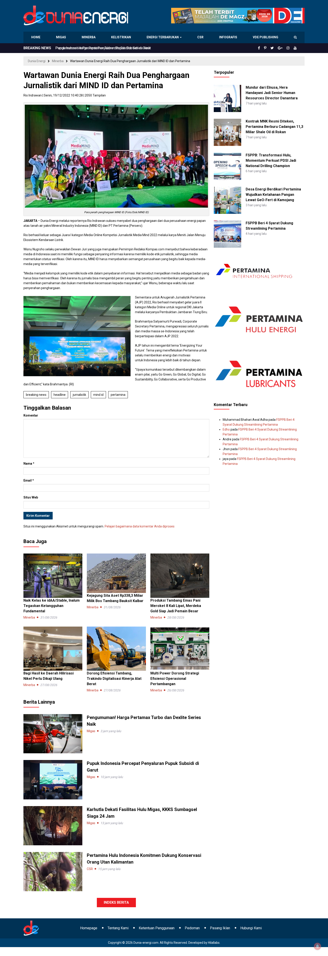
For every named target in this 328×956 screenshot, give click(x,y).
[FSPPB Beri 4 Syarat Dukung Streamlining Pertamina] (227, 234)
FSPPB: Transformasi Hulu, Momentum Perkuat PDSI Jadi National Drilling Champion (271, 160)
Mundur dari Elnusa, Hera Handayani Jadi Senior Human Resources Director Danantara (272, 92)
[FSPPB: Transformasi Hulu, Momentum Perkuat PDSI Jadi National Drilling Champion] (227, 166)
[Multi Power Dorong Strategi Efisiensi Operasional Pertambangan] (179, 648)
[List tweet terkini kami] (277, 48)
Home (36, 37)
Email (28, 480)
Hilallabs (214, 942)
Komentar (30, 415)
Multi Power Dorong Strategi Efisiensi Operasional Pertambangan (174, 678)
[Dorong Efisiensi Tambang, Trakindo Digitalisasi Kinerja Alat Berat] (116, 648)
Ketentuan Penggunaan (156, 928)
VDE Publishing (265, 37)
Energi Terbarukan (163, 37)
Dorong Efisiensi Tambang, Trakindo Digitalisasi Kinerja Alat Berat (114, 678)
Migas (61, 37)
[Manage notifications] (317, 946)
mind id (98, 394)
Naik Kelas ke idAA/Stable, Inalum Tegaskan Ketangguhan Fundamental (51, 605)
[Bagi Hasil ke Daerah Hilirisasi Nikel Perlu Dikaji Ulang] (52, 648)
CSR (201, 37)
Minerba (89, 37)
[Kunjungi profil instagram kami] (290, 48)
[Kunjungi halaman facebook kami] (266, 48)
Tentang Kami (118, 928)
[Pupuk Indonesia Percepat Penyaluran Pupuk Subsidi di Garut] (52, 779)
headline (60, 394)
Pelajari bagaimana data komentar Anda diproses (139, 526)
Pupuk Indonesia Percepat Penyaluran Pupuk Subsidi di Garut (103, 48)
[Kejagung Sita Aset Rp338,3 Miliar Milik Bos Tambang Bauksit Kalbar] (116, 573)
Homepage (88, 928)
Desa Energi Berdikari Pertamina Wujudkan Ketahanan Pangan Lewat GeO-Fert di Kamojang (273, 194)
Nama (28, 463)
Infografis (228, 37)
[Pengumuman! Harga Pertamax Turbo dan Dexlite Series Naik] (52, 733)
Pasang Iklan (220, 928)
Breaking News (36, 394)
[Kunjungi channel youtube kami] (295, 48)
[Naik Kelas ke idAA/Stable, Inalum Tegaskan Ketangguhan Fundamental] (52, 575)
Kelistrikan (121, 37)
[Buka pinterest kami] (271, 48)
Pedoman (192, 928)
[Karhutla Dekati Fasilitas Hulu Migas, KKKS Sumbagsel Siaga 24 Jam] (52, 825)
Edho (226, 429)
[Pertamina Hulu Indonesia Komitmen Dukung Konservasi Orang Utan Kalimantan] (52, 871)
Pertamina (118, 394)
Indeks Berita (116, 902)
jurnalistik (79, 394)
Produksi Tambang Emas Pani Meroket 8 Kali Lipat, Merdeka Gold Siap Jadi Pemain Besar (175, 605)
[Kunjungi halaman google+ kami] (283, 48)
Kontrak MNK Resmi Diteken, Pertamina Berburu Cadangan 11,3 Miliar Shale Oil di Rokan (274, 126)
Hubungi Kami (251, 928)
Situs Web (30, 497)
